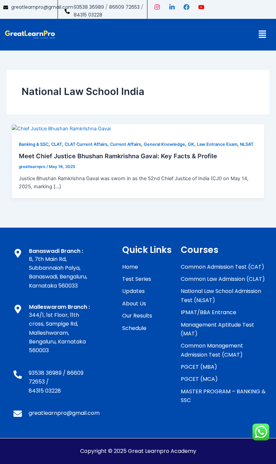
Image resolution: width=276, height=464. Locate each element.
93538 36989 (89, 7)
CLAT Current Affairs (86, 144)
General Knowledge (164, 144)
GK (191, 144)
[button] (262, 34)
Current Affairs (125, 144)
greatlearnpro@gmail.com (42, 7)
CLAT (56, 144)
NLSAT (246, 144)
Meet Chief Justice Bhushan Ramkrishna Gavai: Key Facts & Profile (118, 156)
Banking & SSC (33, 144)
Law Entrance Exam (217, 144)
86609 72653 (124, 7)
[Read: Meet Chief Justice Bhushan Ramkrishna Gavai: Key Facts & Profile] (61, 128)
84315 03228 (88, 14)
